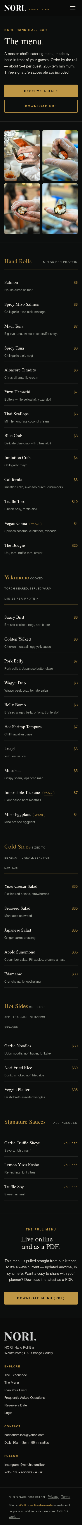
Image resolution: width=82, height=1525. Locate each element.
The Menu (11, 1382)
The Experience (15, 1374)
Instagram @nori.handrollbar (24, 1464)
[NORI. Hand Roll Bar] (41, 1336)
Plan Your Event (15, 1390)
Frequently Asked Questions (24, 1397)
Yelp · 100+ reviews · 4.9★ (23, 1472)
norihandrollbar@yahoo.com (24, 1434)
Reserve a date (41, 91)
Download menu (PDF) (41, 1298)
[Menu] (73, 8)
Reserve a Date (15, 1405)
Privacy (53, 1496)
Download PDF (41, 106)
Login (8, 1412)
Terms (65, 1496)
